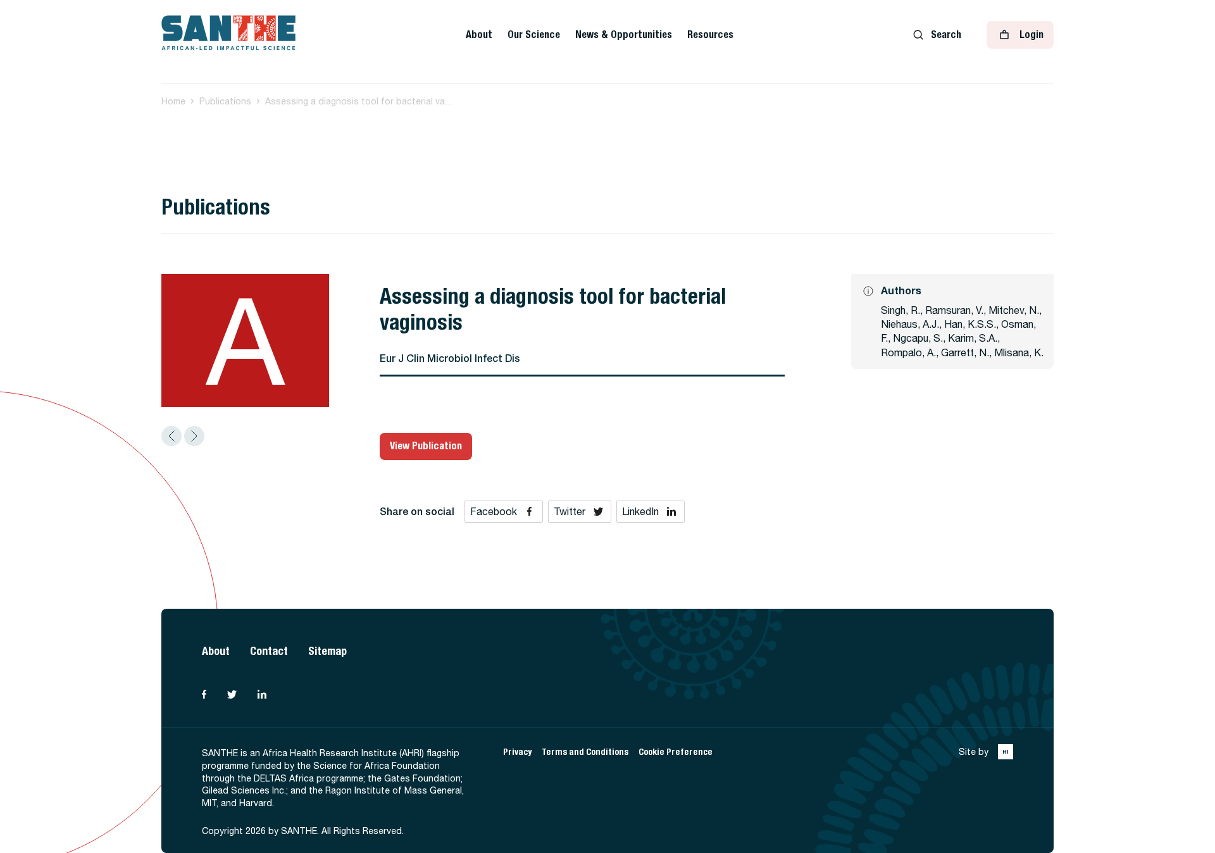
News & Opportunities (623, 34)
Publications (225, 101)
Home (173, 101)
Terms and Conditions (585, 752)
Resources (710, 34)
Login (1031, 34)
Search (946, 34)
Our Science (534, 34)
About (479, 34)
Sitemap (327, 650)
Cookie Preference (676, 752)
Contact (269, 650)
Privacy (517, 752)
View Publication (426, 446)
